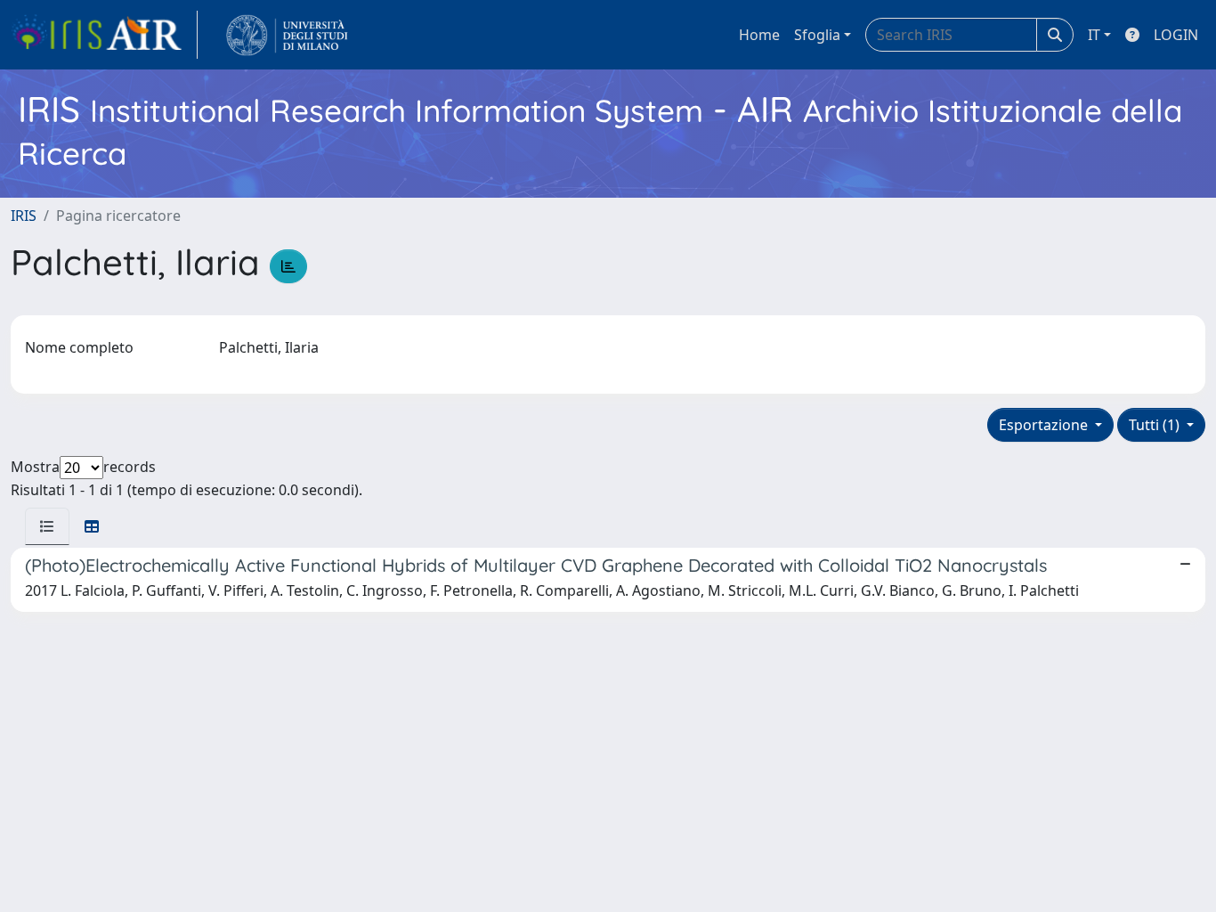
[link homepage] (104, 35)
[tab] (47, 526)
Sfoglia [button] (817, 35)
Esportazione (1045, 425)
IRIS (23, 215)
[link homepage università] (287, 35)
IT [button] (1094, 35)
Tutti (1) (1156, 425)
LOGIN (1176, 35)
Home (759, 35)
